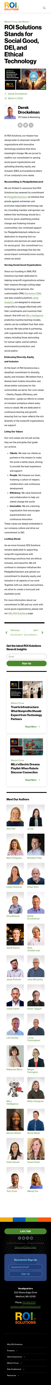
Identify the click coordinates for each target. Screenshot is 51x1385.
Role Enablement (14, 1369)
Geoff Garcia (13, 948)
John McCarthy (35, 979)
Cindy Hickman (14, 887)
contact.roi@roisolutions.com (25, 1306)
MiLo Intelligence (34, 315)
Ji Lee (30, 828)
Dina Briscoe (13, 916)
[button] (20, 125)
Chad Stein (33, 887)
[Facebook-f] (19, 1238)
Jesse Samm (13, 1008)
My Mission (23, 22)
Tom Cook (12, 1191)
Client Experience (14, 1357)
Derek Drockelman (17, 93)
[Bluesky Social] (23, 1238)
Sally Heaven (13, 1162)
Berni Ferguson (14, 858)
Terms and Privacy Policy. (26, 1247)
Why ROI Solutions (17, 613)
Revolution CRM (32, 293)
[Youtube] (31, 1238)
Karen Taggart (34, 1008)
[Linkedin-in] (27, 1238)
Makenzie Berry (14, 1069)
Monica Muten (14, 1133)
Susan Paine (33, 1162)
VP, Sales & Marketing (29, 117)
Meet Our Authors (18, 799)
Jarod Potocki (14, 979)
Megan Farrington (32, 1070)
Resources (11, 1375)
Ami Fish (11, 828)
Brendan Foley (34, 858)
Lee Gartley (12, 1037)
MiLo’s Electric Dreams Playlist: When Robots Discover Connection (25, 768)
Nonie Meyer (33, 1133)
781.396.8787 (29, 1302)
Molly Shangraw (35, 1101)
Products (11, 1350)
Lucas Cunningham (33, 1039)
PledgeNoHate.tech (17, 197)
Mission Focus (11, 22)
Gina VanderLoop (33, 949)
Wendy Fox (32, 1191)
